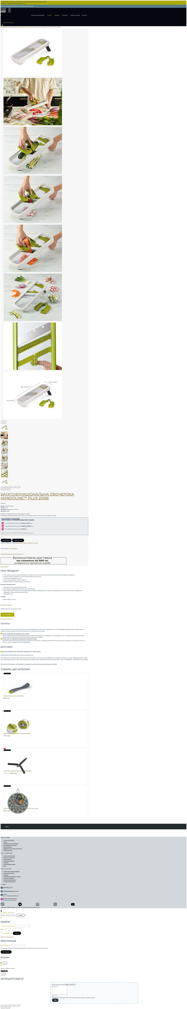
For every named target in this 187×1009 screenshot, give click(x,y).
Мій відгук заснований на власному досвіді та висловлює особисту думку (73, 997)
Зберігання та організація (11, 843)
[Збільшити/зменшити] (3, 1005)
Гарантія (6, 875)
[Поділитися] (13, 1005)
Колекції (6, 862)
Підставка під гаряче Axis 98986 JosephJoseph (18, 771)
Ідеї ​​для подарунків (9, 857)
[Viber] (2, 904)
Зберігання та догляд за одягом (13, 848)
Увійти (17, 933)
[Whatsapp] (37, 904)
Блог (5, 866)
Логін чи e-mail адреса (7, 926)
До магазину (4, 971)
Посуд (5, 842)
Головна (3, 27)
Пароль (3, 929)
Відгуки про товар (6, 605)
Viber (10, 548)
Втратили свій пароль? (7, 937)
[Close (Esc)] (3, 487)
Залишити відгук (7, 614)
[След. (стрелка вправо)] (8, 489)
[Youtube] (73, 904)
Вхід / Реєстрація (8, 22)
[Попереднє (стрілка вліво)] (3, 1007)
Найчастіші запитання (10, 880)
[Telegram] (20, 904)
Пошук (21, 915)
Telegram (14, 548)
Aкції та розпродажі (9, 856)
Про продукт (4, 566)
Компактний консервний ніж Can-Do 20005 (17, 733)
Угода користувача (9, 873)
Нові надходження (9, 861)
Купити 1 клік (18, 540)
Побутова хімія (8, 850)
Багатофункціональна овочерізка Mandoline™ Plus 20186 (37, 496)
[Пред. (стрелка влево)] (3, 489)
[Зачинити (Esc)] (17, 1005)
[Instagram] (55, 904)
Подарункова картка (9, 881)
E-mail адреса (5, 945)
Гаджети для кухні (22, 27)
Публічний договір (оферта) (12, 871)
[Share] (8, 487)
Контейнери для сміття (10, 845)
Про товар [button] (8, 673)
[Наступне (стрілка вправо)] (8, 1007)
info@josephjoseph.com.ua (10, 891)
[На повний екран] (8, 1005)
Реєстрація (6, 952)
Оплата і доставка (6, 619)
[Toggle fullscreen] (13, 487)
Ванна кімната (8, 847)
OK (55, 1000)
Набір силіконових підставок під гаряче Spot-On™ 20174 (21, 808)
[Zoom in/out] (17, 487)
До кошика (6, 540)
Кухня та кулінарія (11, 27)
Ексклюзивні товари (21, 543)
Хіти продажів (8, 859)
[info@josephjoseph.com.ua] (2, 891)
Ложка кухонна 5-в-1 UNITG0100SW (14, 696)
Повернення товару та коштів (12, 876)
